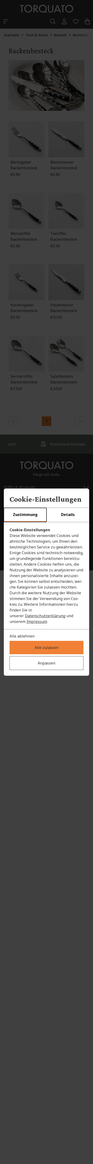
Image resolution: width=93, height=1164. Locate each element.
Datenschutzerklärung (45, 615)
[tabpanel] (46, 575)
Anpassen (46, 663)
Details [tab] (68, 514)
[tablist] (46, 515)
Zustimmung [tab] (25, 514)
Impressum (36, 621)
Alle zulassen (46, 647)
